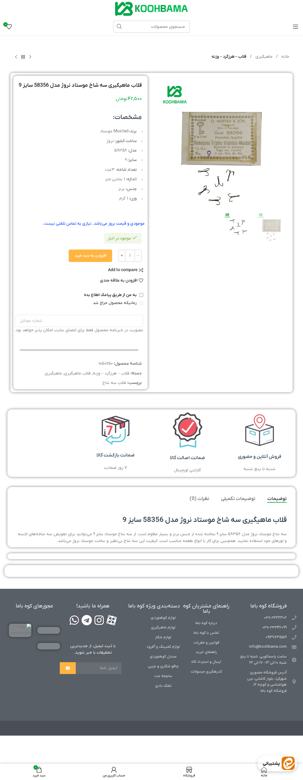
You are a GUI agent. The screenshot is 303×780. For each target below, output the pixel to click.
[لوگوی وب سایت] (151, 9)
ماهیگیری (263, 56)
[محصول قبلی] (30, 57)
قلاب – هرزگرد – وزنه (229, 56)
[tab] (277, 499)
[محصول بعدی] (16, 57)
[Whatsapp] (74, 620)
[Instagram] (99, 620)
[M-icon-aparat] (111, 620)
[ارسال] (68, 668)
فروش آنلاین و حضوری (259, 457)
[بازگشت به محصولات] (23, 57)
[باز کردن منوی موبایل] (296, 27)
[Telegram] (86, 620)
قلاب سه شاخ (114, 383)
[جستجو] (119, 26)
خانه (284, 56)
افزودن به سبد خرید (90, 255)
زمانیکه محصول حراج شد (115, 303)
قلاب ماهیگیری (77, 373)
